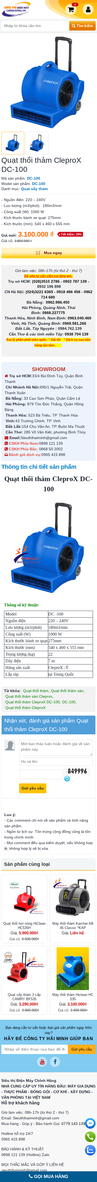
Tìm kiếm (84, 26)
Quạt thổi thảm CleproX (25, 707)
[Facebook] (55, 1062)
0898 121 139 (51, 443)
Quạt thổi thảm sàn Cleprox (28, 696)
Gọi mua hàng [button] (50, 1176)
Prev (8, 82)
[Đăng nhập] (89, 9)
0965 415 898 (53, 454)
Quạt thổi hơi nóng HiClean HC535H (24, 926)
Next (88, 82)
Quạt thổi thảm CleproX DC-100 (32, 702)
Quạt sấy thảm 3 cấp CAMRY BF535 (24, 997)
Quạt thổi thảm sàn (67, 691)
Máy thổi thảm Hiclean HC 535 (72, 997)
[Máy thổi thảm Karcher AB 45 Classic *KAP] (72, 897)
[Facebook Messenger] (90, 1123)
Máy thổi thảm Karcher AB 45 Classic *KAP (72, 926)
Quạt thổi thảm (35, 691)
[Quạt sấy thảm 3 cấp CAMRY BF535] (24, 968)
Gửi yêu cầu (81, 1049)
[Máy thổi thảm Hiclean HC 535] (72, 968)
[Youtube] (42, 1062)
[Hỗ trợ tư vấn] (90, 1136)
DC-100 (68, 702)
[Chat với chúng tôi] (90, 1150)
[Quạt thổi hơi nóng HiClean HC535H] (24, 897)
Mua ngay (53, 253)
